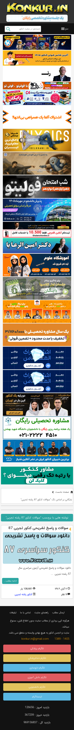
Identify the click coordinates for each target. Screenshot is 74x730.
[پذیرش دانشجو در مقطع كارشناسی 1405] (37, 210)
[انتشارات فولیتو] (37, 186)
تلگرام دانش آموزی (37, 677)
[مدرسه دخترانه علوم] (37, 265)
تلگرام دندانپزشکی (37, 658)
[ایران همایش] (37, 427)
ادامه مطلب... (10, 581)
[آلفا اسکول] (37, 117)
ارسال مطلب (58, 613)
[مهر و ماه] (37, 42)
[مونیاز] (37, 451)
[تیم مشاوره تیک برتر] (37, 334)
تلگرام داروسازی (37, 668)
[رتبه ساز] (37, 73)
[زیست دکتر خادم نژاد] (37, 97)
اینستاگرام (37, 697)
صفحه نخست (62, 492)
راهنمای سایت (41, 613)
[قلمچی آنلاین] (37, 233)
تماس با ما (25, 613)
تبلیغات (13, 613)
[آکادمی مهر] (37, 311)
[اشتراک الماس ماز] (37, 358)
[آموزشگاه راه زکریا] (37, 225)
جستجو (8, 29)
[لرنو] (37, 163)
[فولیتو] (37, 85)
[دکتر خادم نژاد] (37, 288)
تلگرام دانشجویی (37, 687)
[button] (66, 28)
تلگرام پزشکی (37, 648)
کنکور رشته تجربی (23, 594)
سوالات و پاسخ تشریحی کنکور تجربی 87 (38, 528)
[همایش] (37, 404)
